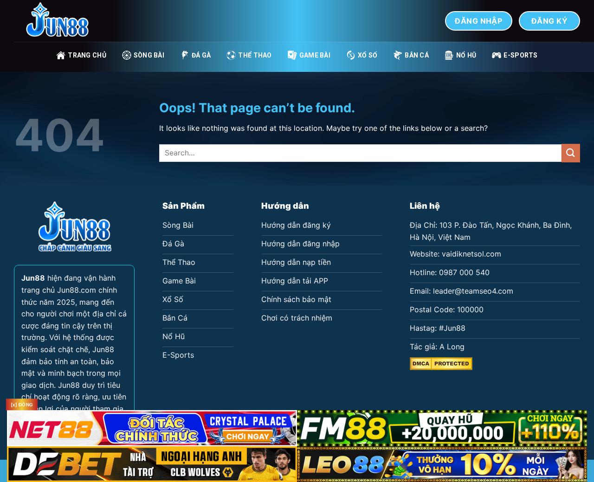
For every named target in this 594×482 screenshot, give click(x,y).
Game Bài (314, 55)
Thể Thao (254, 55)
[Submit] (571, 153)
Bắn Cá (417, 55)
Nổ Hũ (466, 55)
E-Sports (520, 55)
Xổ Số (367, 55)
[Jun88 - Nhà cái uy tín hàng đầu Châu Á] (60, 21)
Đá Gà (201, 55)
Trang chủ (87, 55)
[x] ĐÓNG (22, 404)
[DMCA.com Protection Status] (441, 362)
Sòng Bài (149, 55)
